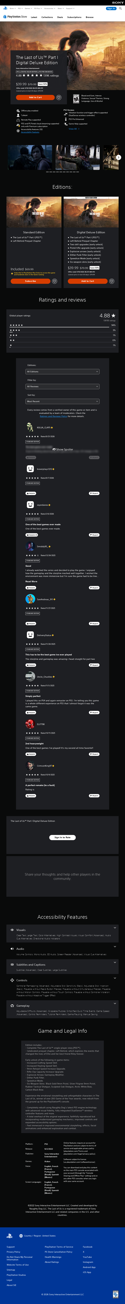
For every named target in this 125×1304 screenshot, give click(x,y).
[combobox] (62, 371)
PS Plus (37, 8)
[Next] (118, 157)
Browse (89, 17)
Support (69, 8)
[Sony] (118, 4)
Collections (47, 17)
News (60, 8)
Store (12, 8)
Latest (34, 17)
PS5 (19, 8)
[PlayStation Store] (15, 16)
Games (27, 8)
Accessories (48, 8)
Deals (60, 17)
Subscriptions (74, 17)
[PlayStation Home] (5, 8)
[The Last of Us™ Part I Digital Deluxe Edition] (30, 157)
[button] (30, 132)
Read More (31, 581)
